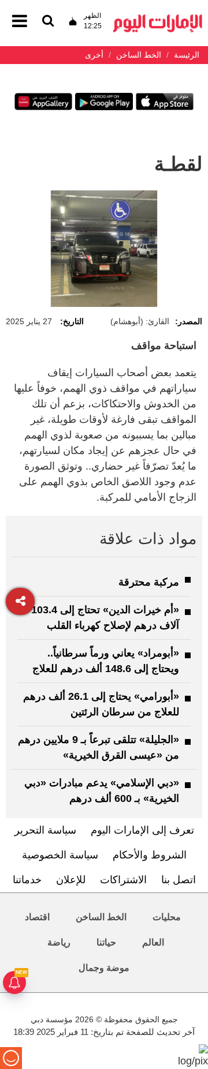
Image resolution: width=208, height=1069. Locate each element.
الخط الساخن (101, 917)
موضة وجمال (104, 968)
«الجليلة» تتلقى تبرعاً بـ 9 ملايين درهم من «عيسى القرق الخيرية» (98, 747)
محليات (167, 917)
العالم (153, 942)
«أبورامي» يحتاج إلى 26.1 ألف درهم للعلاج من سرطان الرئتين (101, 704)
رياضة (58, 942)
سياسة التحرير (45, 830)
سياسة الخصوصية (60, 855)
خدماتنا (27, 880)
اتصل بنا (178, 880)
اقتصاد (37, 917)
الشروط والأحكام (150, 855)
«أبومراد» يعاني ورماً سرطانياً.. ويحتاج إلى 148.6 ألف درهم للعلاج (105, 660)
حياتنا (106, 942)
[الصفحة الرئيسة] (157, 17)
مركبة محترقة (148, 582)
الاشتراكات (123, 880)
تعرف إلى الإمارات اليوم (142, 830)
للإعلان (71, 880)
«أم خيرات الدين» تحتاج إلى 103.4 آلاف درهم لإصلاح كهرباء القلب (105, 617)
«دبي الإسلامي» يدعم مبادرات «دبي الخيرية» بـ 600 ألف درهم (101, 790)
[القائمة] (48, 21)
